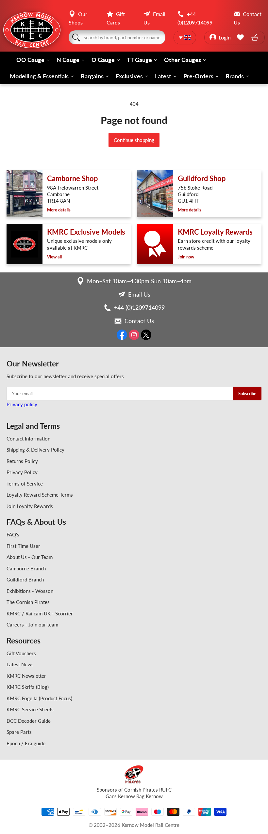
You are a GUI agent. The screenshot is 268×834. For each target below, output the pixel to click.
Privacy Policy (22, 472)
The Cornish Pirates (28, 602)
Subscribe (247, 393)
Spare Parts (19, 732)
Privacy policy (22, 404)
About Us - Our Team (30, 557)
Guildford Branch (25, 579)
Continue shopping (134, 140)
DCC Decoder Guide (29, 721)
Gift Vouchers (21, 653)
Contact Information (28, 438)
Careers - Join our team (32, 624)
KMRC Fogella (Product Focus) (39, 698)
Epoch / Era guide (26, 743)
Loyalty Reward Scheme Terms (40, 495)
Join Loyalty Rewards (30, 506)
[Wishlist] (241, 37)
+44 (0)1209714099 (139, 307)
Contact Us (139, 320)
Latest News (20, 664)
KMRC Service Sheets (30, 709)
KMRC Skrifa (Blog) (28, 687)
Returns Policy (22, 461)
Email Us (139, 294)
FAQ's (13, 534)
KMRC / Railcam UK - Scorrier (40, 613)
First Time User (23, 546)
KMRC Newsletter (26, 676)
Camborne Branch (26, 568)
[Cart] (255, 37)
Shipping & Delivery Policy (35, 450)
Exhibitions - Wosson (30, 591)
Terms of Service (25, 483)
